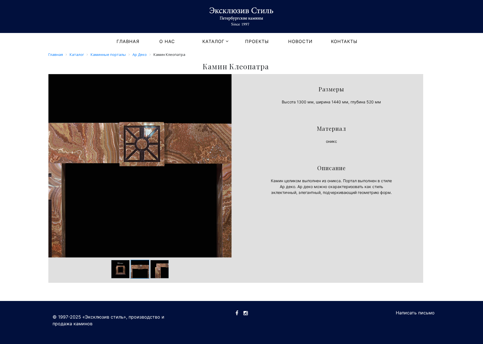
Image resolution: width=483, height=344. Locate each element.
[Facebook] (236, 313)
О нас (167, 41)
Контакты (344, 41)
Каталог (213, 41)
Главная (128, 41)
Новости (300, 41)
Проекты (257, 41)
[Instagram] (246, 313)
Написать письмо (415, 312)
